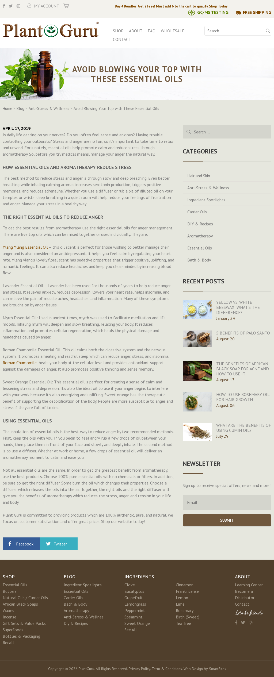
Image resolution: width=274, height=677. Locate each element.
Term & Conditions (167, 668)
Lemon (182, 597)
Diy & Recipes (76, 623)
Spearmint (133, 617)
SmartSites (217, 668)
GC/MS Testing (213, 12)
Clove (129, 584)
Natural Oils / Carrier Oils (25, 597)
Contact (122, 39)
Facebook (24, 544)
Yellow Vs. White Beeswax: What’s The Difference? (238, 307)
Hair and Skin (198, 175)
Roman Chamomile (20, 362)
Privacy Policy (139, 668)
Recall (8, 642)
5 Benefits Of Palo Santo (243, 333)
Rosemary (184, 610)
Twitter (60, 544)
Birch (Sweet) (187, 617)
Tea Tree (183, 623)
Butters (10, 591)
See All (130, 629)
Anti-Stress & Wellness (208, 187)
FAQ (151, 30)
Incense (9, 617)
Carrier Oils (197, 211)
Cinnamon (184, 584)
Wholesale (172, 30)
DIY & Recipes (200, 223)
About (135, 30)
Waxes (8, 610)
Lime (180, 604)
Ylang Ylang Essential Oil (25, 247)
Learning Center (249, 584)
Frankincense (187, 591)
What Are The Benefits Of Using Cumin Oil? (243, 427)
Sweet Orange (137, 623)
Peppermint (134, 610)
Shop (118, 30)
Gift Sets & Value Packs (24, 623)
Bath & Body (199, 260)
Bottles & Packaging (21, 636)
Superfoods (13, 629)
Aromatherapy (200, 236)
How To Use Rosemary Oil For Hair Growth (242, 397)
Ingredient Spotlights (206, 199)
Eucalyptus (134, 591)
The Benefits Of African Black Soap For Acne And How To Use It (242, 368)
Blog (69, 577)
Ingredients (139, 577)
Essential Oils (199, 248)
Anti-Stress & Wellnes (84, 617)
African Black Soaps (20, 604)
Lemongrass (135, 604)
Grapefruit (133, 597)
